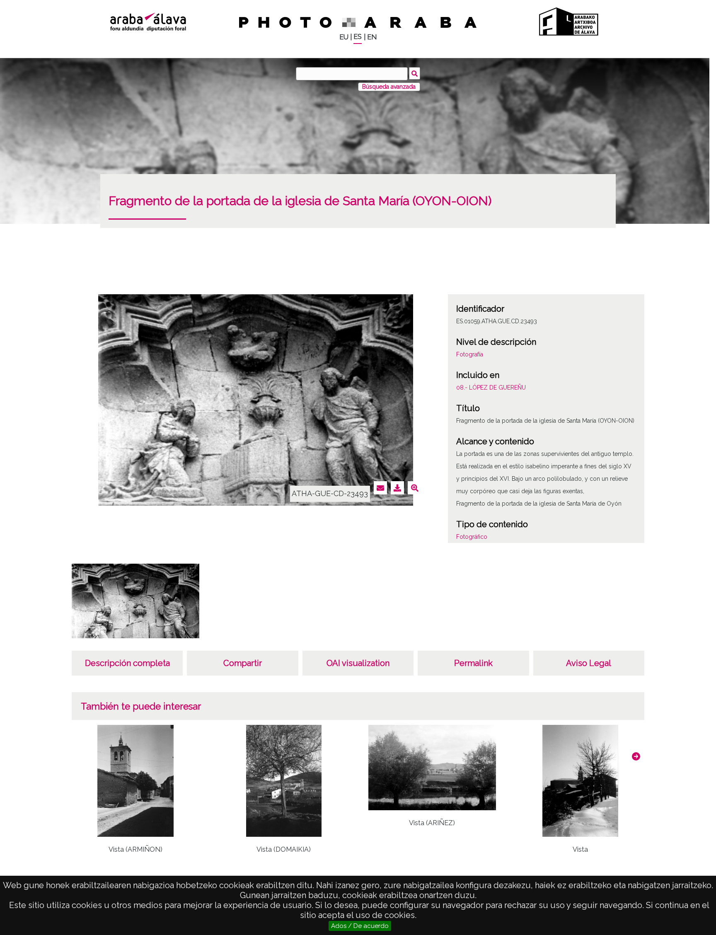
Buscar (414, 73)
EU (343, 37)
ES (357, 37)
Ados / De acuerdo (360, 926)
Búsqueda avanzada (389, 86)
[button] (636, 756)
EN (372, 37)
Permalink (473, 663)
